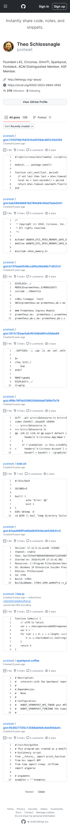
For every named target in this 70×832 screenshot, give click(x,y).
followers (16, 90)
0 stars (52, 150)
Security (32, 808)
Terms (10, 808)
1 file (9, 150)
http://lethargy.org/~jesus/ (24, 79)
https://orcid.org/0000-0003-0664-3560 (34, 85)
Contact (28, 812)
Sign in (44, 6)
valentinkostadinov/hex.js (17, 600)
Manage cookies (45, 812)
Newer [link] (29, 791)
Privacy (21, 808)
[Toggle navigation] (5, 6)
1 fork (20, 473)
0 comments (36, 150)
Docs (18, 812)
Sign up (59, 6)
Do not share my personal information (35, 815)
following (33, 90)
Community (57, 808)
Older (41, 791)
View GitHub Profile (35, 101)
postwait (8, 135)
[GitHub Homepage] (23, 821)
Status (43, 808)
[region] (35, 172)
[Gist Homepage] (23, 6)
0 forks (21, 150)
